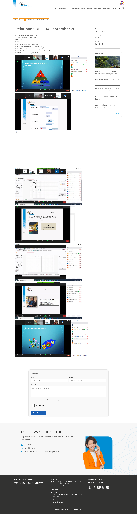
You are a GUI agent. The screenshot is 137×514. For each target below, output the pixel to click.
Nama (33, 377)
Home (54, 8)
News (21, 19)
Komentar (34, 385)
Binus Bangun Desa (78, 8)
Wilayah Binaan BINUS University (99, 8)
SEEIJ (114, 8)
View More (115, 114)
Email (71, 377)
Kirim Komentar (38, 413)
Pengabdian (62, 8)
